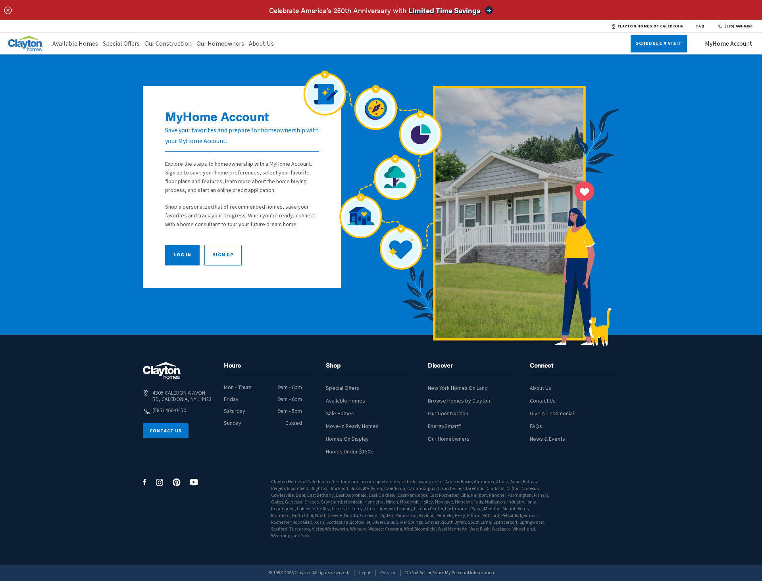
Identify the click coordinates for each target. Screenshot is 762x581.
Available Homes (75, 43)
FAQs (536, 426)
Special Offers (121, 43)
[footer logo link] (162, 370)
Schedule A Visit (659, 43)
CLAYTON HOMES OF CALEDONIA (650, 26)
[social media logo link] (144, 482)
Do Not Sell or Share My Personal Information (449, 572)
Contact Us (166, 431)
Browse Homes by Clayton (459, 401)
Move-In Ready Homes (352, 426)
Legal (364, 572)
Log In (182, 255)
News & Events (547, 439)
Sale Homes (340, 414)
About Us (261, 43)
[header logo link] (25, 43)
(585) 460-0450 (738, 26)
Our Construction (168, 43)
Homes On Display (347, 439)
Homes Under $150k (349, 452)
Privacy (387, 572)
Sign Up (223, 255)
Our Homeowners (220, 43)
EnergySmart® (445, 426)
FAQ (700, 26)
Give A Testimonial (552, 414)
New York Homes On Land (458, 388)
